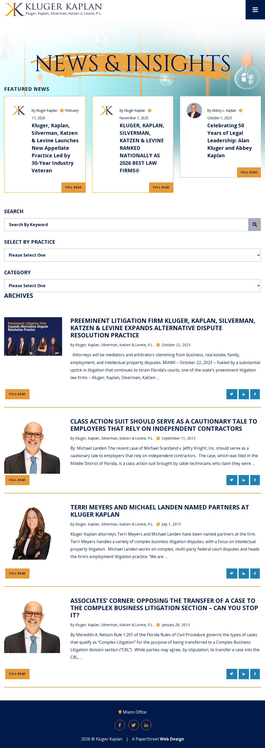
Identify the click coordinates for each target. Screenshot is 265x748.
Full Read (73, 187)
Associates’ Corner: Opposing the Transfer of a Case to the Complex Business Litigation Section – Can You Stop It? (164, 607)
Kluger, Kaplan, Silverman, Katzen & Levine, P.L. (114, 344)
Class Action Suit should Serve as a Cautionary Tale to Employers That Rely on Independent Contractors (163, 425)
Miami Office (134, 712)
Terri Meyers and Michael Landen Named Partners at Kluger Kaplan (159, 511)
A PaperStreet (158, 739)
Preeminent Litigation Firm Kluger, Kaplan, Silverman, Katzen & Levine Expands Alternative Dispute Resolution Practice (162, 327)
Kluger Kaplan (109, 739)
